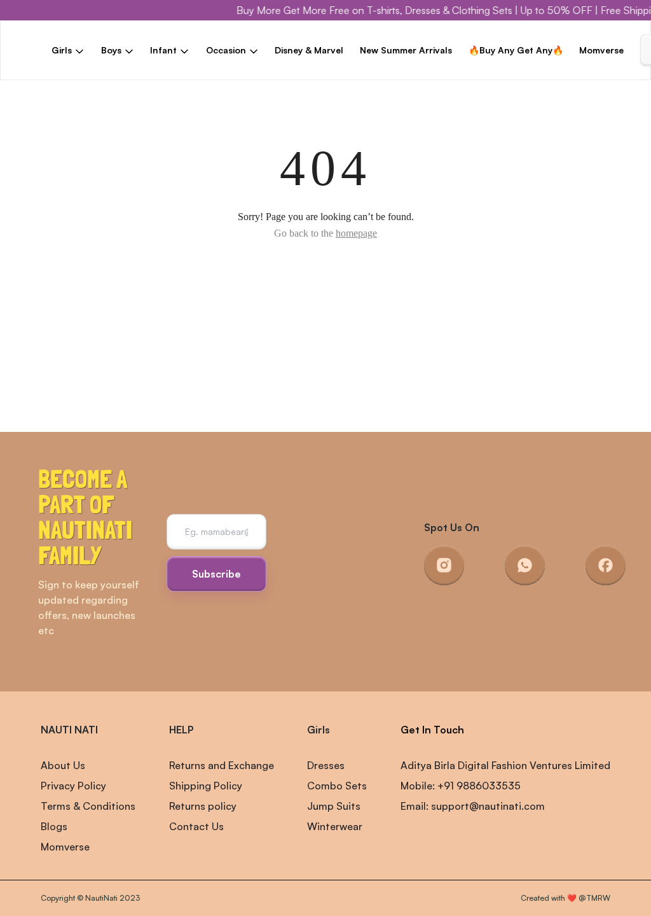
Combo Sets (337, 785)
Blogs (54, 826)
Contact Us (196, 826)
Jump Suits (333, 806)
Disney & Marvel (309, 50)
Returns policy (202, 806)
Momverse (601, 50)
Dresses (326, 765)
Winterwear (334, 826)
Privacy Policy (73, 785)
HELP (181, 729)
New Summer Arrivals (406, 50)
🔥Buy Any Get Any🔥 (516, 50)
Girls (318, 729)
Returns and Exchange (221, 765)
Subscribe (216, 573)
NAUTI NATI (69, 729)
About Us (63, 765)
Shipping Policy (205, 785)
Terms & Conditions (88, 806)
